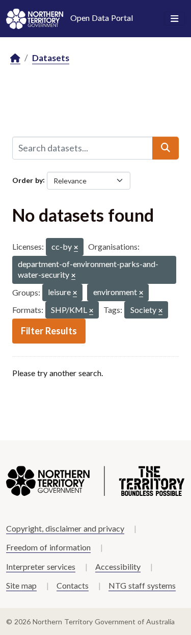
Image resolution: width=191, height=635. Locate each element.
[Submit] (165, 148)
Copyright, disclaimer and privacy (65, 528)
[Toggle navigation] (174, 19)
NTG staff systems (142, 585)
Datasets (50, 57)
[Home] (15, 58)
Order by (27, 179)
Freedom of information (48, 547)
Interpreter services (40, 566)
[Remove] (76, 248)
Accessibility (118, 566)
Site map (21, 585)
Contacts (73, 585)
